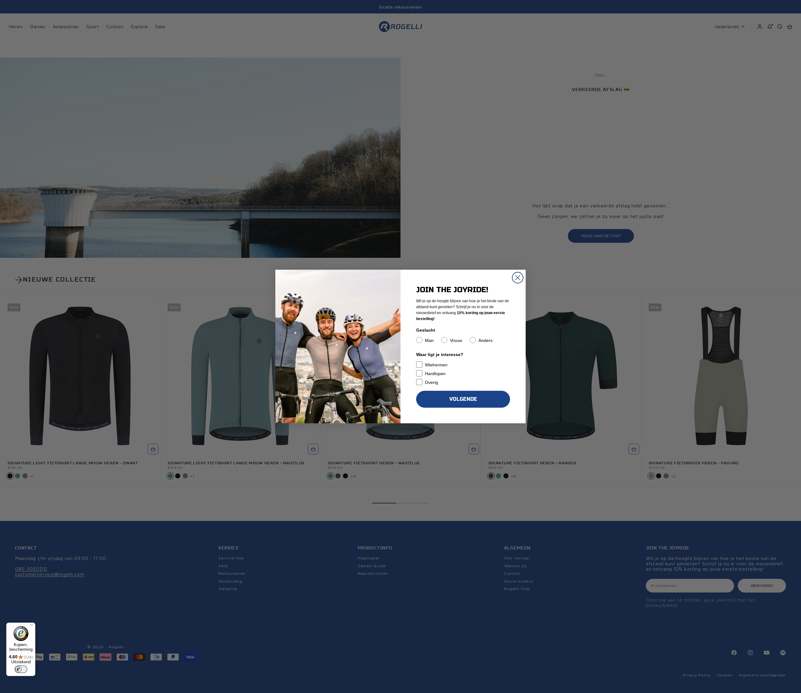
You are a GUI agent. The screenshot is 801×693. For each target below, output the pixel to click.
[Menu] (31, 626)
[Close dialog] (517, 277)
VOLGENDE (463, 399)
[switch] (21, 669)
